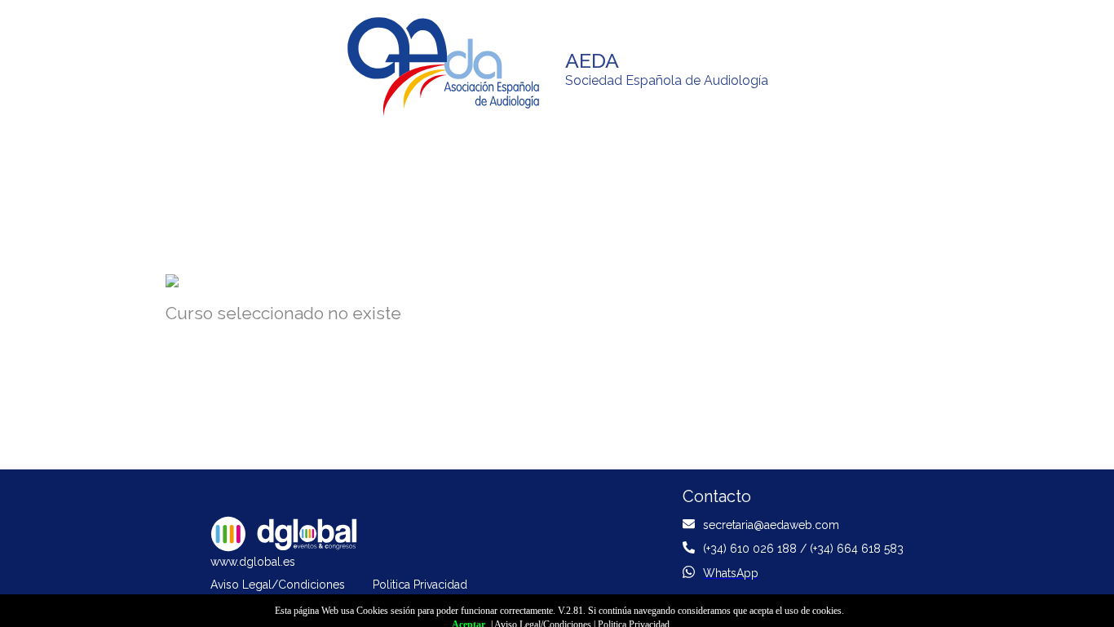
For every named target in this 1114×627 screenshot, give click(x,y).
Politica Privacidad (420, 584)
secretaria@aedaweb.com (771, 524)
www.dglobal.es (252, 561)
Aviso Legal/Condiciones (277, 584)
